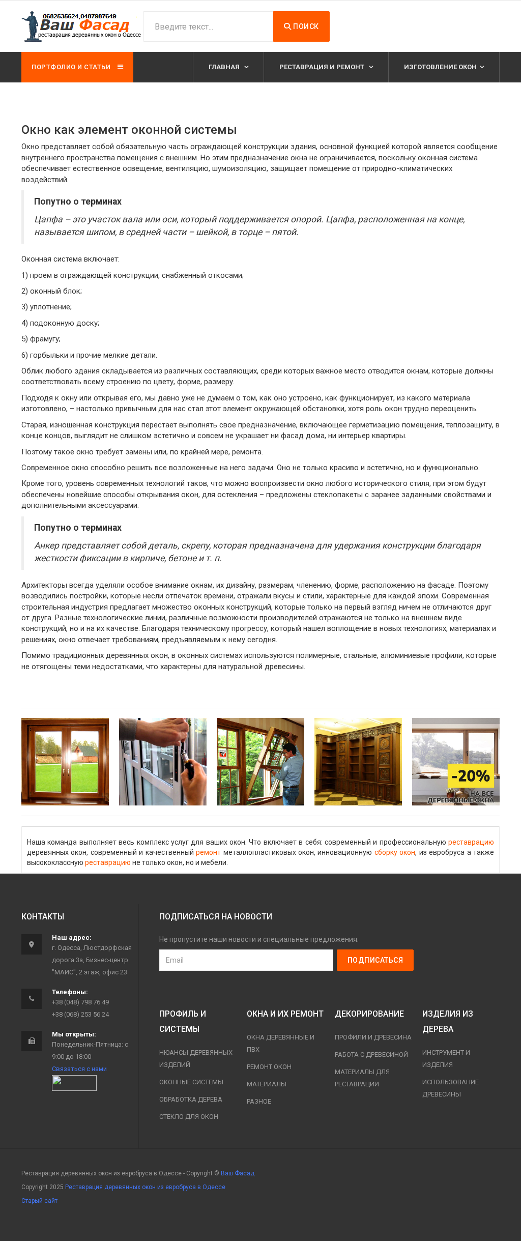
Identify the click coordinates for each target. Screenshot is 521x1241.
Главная (225, 67)
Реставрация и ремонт (322, 67)
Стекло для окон (188, 1116)
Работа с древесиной (371, 1054)
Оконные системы (191, 1082)
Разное (259, 1101)
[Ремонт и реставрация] (65, 761)
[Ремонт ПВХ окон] (163, 761)
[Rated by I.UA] (74, 1082)
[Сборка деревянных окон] (260, 761)
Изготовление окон (440, 67)
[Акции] (456, 761)
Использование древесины (450, 1088)
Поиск (305, 26)
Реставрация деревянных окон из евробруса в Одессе (145, 1187)
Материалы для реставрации (362, 1078)
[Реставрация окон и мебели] (358, 761)
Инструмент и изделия (446, 1059)
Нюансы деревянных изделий (196, 1059)
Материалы (266, 1084)
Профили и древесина (373, 1037)
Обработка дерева (190, 1099)
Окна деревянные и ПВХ (280, 1043)
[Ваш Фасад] (82, 26)
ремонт (208, 852)
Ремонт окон (269, 1067)
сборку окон (394, 852)
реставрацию (471, 842)
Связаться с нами (79, 1069)
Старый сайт (39, 1200)
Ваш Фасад (237, 1173)
